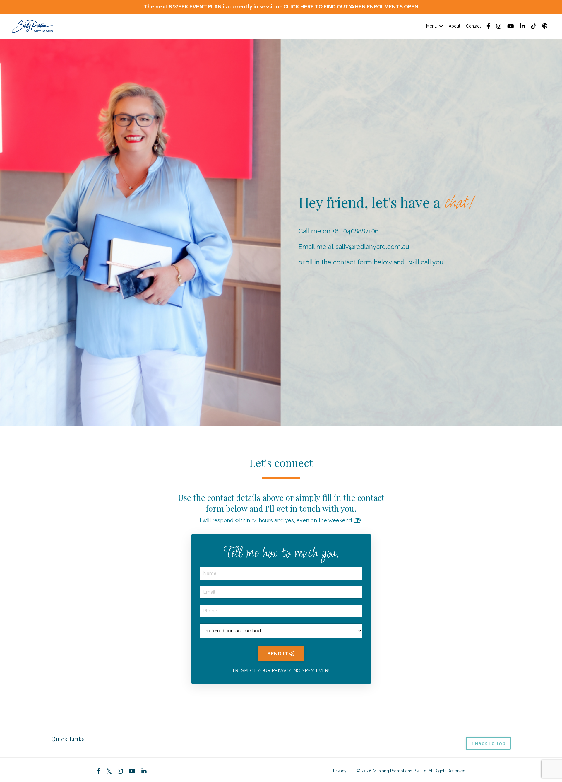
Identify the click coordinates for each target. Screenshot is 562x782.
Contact (473, 26)
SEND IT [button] (278, 653)
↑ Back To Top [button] (489, 743)
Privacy (340, 771)
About (454, 26)
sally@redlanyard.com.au (372, 246)
